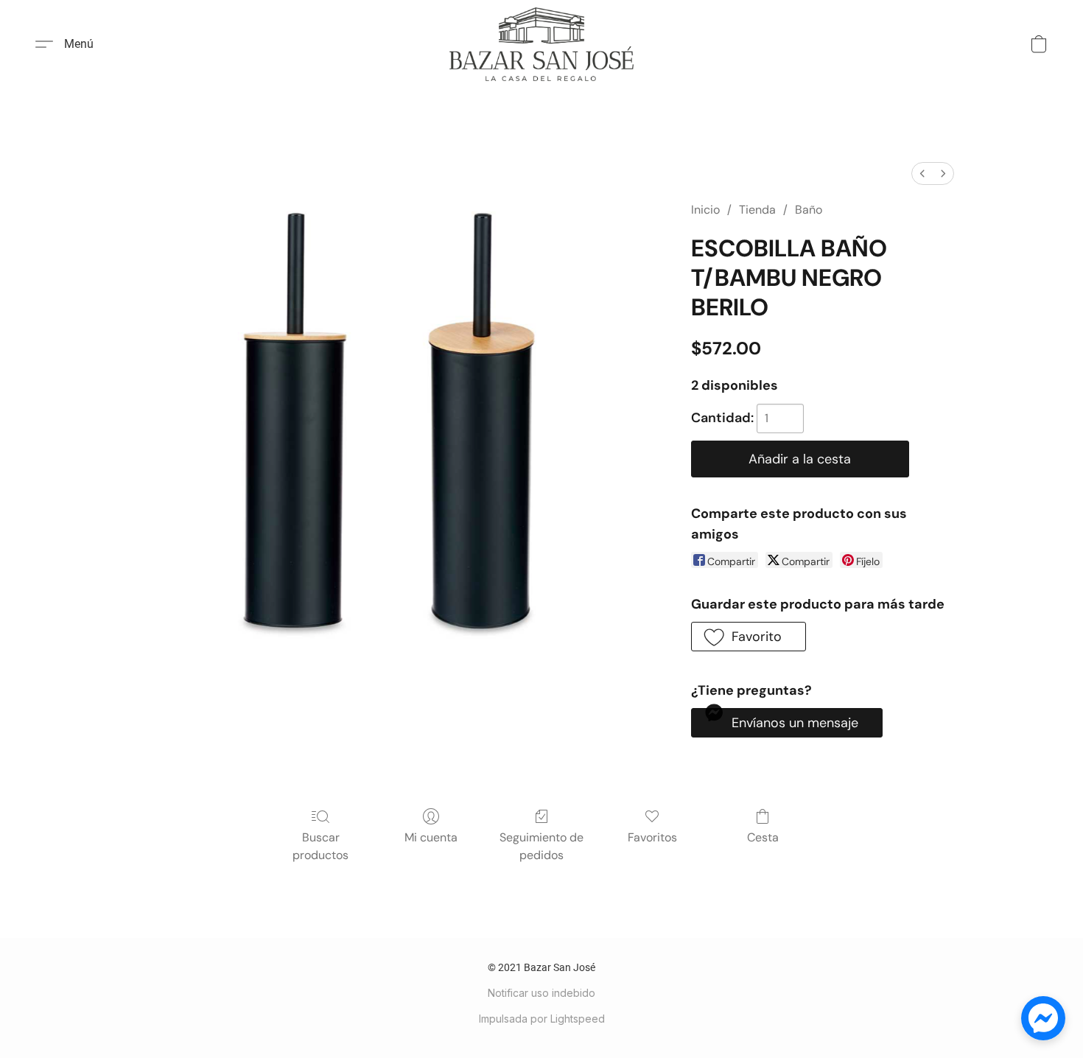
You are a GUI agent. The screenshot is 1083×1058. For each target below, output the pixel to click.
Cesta (763, 837)
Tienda (757, 209)
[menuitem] (922, 173)
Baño (808, 209)
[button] (541, 44)
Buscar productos (320, 846)
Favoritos (652, 837)
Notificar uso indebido (541, 993)
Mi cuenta (431, 837)
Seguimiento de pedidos (541, 846)
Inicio (705, 209)
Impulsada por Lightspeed (542, 1018)
